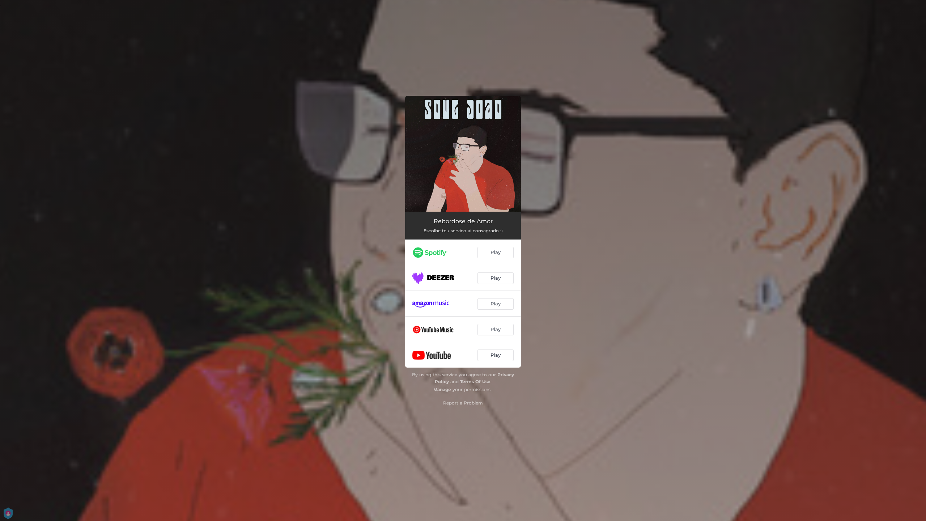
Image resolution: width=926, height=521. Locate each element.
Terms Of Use (475, 381)
